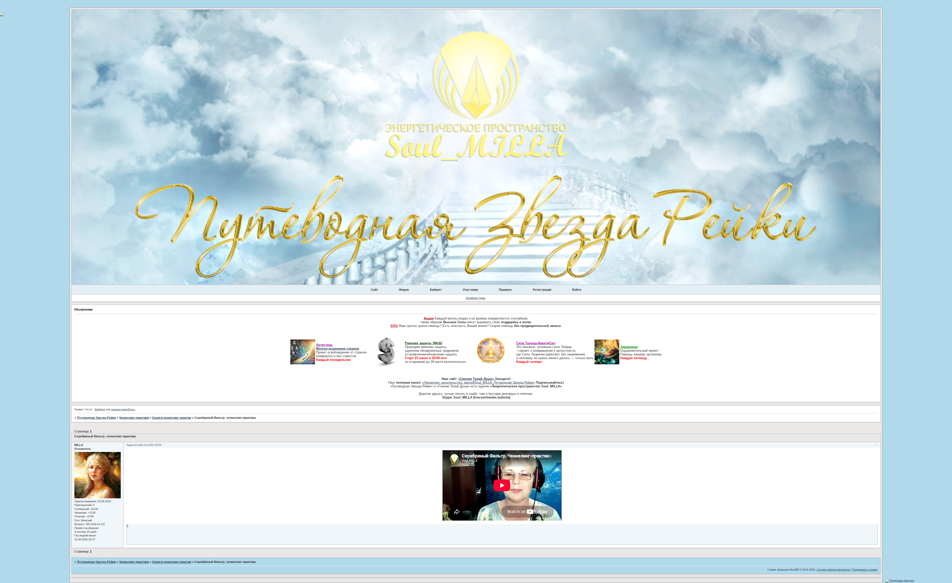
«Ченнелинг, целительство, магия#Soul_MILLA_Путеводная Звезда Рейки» (478, 382)
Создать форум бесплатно (833, 569)
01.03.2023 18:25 (151, 445)
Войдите (100, 409)
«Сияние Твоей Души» (476, 379)
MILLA (78, 445)
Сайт (374, 290)
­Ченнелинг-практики (134, 418)
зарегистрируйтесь (123, 409)
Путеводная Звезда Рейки (96, 418)
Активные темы (475, 297)
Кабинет (436, 290)
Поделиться (133, 445)
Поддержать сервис (865, 569)
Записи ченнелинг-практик (171, 418)
